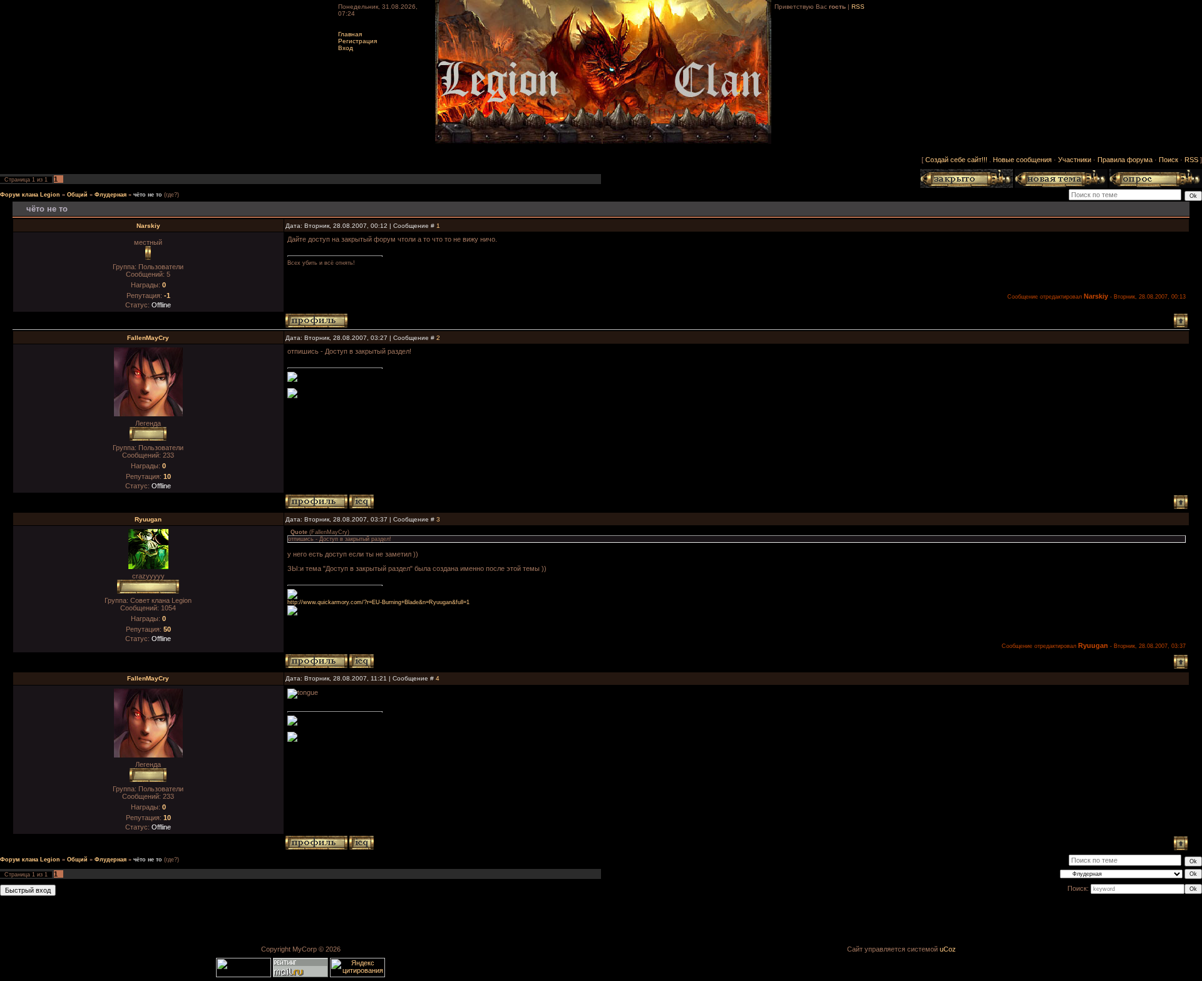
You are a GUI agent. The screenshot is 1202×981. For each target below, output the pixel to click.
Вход (345, 47)
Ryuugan (148, 519)
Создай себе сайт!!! (956, 159)
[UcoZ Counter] (244, 974)
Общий (77, 195)
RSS (858, 6)
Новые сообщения (1022, 159)
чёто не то (147, 195)
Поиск (1168, 159)
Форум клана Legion (30, 195)
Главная (350, 34)
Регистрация (357, 41)
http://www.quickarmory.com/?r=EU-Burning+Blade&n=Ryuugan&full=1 (378, 602)
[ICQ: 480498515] (361, 501)
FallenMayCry (148, 337)
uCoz (948, 949)
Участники (1074, 159)
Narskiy (148, 225)
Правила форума (1125, 159)
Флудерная (110, 195)
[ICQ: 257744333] (361, 661)
